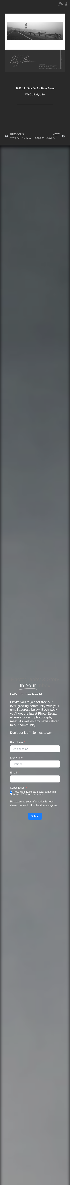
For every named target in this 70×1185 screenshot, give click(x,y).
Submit (35, 816)
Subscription (17, 787)
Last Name (16, 757)
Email (13, 772)
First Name (16, 742)
